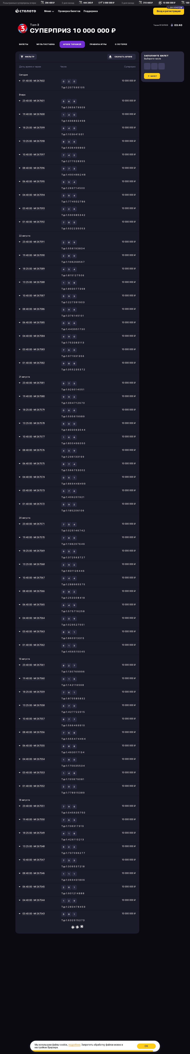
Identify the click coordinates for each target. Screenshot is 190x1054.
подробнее (74, 1044)
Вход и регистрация (169, 10)
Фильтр (29, 57)
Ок (146, 1046)
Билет (154, 76)
